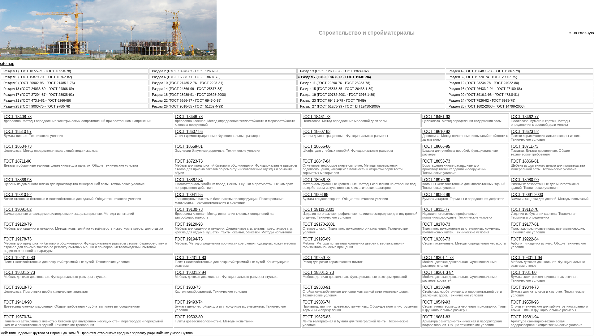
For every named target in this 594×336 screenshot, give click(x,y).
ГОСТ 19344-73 (525, 287)
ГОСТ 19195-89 (316, 239)
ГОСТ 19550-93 (525, 302)
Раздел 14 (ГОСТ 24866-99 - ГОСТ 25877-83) (187, 89)
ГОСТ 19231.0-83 (19, 257)
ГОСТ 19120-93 (189, 224)
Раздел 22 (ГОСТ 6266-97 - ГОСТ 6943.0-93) (187, 100)
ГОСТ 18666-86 (316, 146)
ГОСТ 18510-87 (18, 131)
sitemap (7, 63)
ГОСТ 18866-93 (18, 179)
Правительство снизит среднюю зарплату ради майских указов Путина (136, 333)
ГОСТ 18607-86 (189, 131)
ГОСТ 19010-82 (18, 194)
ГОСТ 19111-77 (436, 209)
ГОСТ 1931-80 (523, 272)
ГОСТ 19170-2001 (319, 224)
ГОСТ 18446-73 (189, 116)
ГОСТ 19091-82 (18, 209)
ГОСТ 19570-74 (18, 317)
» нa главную (581, 33)
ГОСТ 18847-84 (316, 161)
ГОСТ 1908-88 (315, 194)
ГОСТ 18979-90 (436, 179)
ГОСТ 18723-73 (189, 161)
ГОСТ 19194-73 (189, 239)
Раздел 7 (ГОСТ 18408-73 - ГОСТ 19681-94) (336, 77)
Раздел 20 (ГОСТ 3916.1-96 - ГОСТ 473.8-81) (484, 94)
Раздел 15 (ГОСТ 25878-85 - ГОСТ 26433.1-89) (336, 89)
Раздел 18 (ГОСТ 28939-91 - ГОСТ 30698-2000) (189, 94)
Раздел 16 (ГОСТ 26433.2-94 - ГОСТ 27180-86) (485, 89)
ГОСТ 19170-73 (436, 224)
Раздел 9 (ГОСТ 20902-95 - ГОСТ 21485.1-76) (39, 83)
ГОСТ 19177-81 (525, 224)
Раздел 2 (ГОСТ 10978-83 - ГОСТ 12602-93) (186, 71)
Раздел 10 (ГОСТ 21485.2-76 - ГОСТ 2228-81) (187, 83)
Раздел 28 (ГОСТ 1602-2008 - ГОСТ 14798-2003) (487, 106)
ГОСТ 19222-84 (525, 239)
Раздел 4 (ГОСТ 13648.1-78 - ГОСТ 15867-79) (484, 71)
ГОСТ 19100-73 (189, 209)
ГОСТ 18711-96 (17, 161)
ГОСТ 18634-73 (18, 146)
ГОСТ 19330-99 (436, 287)
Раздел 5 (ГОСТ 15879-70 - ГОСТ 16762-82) (37, 77)
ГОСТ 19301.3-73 (318, 272)
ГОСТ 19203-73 (436, 239)
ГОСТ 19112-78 (524, 209)
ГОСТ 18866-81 (525, 161)
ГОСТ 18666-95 (436, 146)
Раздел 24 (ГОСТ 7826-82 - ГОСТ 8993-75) (482, 100)
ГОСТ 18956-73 (316, 179)
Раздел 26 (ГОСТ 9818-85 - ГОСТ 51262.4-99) (187, 106)
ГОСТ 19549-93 (436, 302)
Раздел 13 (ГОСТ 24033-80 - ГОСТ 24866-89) (38, 89)
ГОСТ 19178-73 (18, 239)
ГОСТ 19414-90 (18, 302)
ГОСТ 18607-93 (316, 131)
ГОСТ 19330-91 (316, 287)
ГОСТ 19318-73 (18, 287)
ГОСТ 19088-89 (436, 194)
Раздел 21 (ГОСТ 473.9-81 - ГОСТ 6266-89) (37, 100)
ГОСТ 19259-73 (316, 257)
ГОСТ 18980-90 (525, 179)
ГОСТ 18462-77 (525, 116)
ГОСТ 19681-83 (436, 317)
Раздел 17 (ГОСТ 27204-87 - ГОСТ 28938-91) (38, 94)
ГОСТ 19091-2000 (527, 194)
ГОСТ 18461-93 (436, 116)
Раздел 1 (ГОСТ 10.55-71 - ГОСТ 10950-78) (37, 71)
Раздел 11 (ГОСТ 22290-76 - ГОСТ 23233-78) (335, 83)
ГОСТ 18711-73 (524, 146)
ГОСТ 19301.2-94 (190, 272)
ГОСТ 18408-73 (18, 116)
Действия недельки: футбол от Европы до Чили (38, 333)
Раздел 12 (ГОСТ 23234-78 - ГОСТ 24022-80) (484, 83)
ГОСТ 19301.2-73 (19, 272)
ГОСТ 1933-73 (187, 287)
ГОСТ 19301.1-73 (438, 257)
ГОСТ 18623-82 (525, 131)
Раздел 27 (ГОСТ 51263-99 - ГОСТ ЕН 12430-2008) (340, 106)
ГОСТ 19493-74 (189, 302)
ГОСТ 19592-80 (189, 317)
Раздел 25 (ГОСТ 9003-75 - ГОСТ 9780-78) (36, 106)
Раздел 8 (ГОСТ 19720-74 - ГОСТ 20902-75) (483, 77)
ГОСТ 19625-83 (316, 317)
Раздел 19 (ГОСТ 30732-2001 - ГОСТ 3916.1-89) (337, 94)
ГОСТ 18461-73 (316, 116)
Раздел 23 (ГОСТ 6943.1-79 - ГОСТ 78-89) (333, 100)
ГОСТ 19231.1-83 (190, 257)
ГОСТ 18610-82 (436, 131)
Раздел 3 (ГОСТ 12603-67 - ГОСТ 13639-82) (334, 71)
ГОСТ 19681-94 (525, 317)
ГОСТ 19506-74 (316, 302)
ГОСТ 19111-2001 (318, 209)
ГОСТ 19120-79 (18, 224)
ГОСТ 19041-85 (189, 194)
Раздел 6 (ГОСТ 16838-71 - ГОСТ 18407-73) (186, 77)
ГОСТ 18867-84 (189, 179)
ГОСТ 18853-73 (436, 161)
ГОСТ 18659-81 (189, 146)
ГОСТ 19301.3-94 (438, 272)
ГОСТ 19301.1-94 (526, 257)
